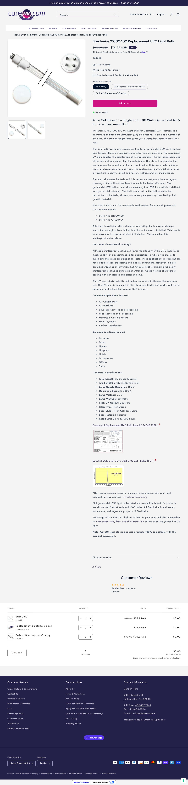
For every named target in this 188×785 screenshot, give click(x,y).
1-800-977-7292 (128, 2)
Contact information (108, 773)
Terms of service (75, 773)
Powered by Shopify (30, 773)
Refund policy (46, 773)
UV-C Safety (71, 718)
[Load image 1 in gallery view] (17, 130)
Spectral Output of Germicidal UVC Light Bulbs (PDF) (123, 460)
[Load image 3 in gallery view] (36, 130)
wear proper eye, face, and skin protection (120, 521)
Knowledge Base (15, 713)
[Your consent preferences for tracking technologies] (183, 780)
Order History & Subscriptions (22, 688)
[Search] (115, 15)
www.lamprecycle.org (135, 497)
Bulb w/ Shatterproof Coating (111, 93)
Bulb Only (101, 86)
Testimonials (13, 723)
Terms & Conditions (75, 693)
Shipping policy (91, 773)
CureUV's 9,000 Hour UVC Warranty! (84, 713)
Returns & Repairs (16, 698)
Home (17, 35)
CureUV (18, 773)
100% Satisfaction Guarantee (80, 703)
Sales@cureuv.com (145, 713)
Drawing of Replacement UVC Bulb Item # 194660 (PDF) (125, 425)
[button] (137, 557)
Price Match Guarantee (18, 703)
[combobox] (87, 14)
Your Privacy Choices (100, 782)
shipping (156, 658)
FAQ (9, 708)
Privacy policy (60, 773)
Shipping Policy (73, 723)
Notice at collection (81, 782)
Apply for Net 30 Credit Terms (81, 708)
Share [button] (98, 566)
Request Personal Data (18, 728)
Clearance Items (15, 718)
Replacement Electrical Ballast (129, 86)
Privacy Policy (72, 698)
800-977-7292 (143, 705)
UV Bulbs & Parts (29, 35)
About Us (70, 688)
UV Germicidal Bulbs (49, 35)
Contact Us (12, 693)
